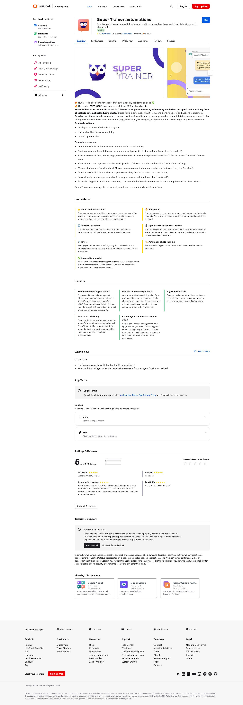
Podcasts (94, 648)
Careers (158, 665)
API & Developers (130, 658)
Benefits (112, 41)
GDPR (189, 658)
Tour (27, 651)
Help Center (128, 644)
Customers (62, 644)
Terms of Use (193, 648)
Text (40, 18)
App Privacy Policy (147, 395)
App (27, 665)
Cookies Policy (165, 696)
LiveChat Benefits (34, 648)
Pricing (28, 644)
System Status (129, 661)
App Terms (143, 41)
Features (29, 655)
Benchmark (95, 651)
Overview (81, 41)
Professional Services (133, 655)
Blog (91, 644)
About (157, 655)
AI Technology (96, 661)
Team (156, 651)
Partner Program (162, 658)
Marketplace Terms (129, 395)
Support (171, 41)
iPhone (165, 629)
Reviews (158, 41)
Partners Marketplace (133, 651)
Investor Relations (163, 648)
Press (156, 661)
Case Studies (64, 648)
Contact (158, 644)
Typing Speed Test (98, 655)
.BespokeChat (126, 33)
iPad (159, 629)
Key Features (97, 41)
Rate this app (106, 34)
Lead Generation (33, 658)
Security (190, 655)
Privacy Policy (193, 651)
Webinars (126, 648)
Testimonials (63, 651)
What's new (127, 41)
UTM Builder (95, 658)
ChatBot (29, 661)
